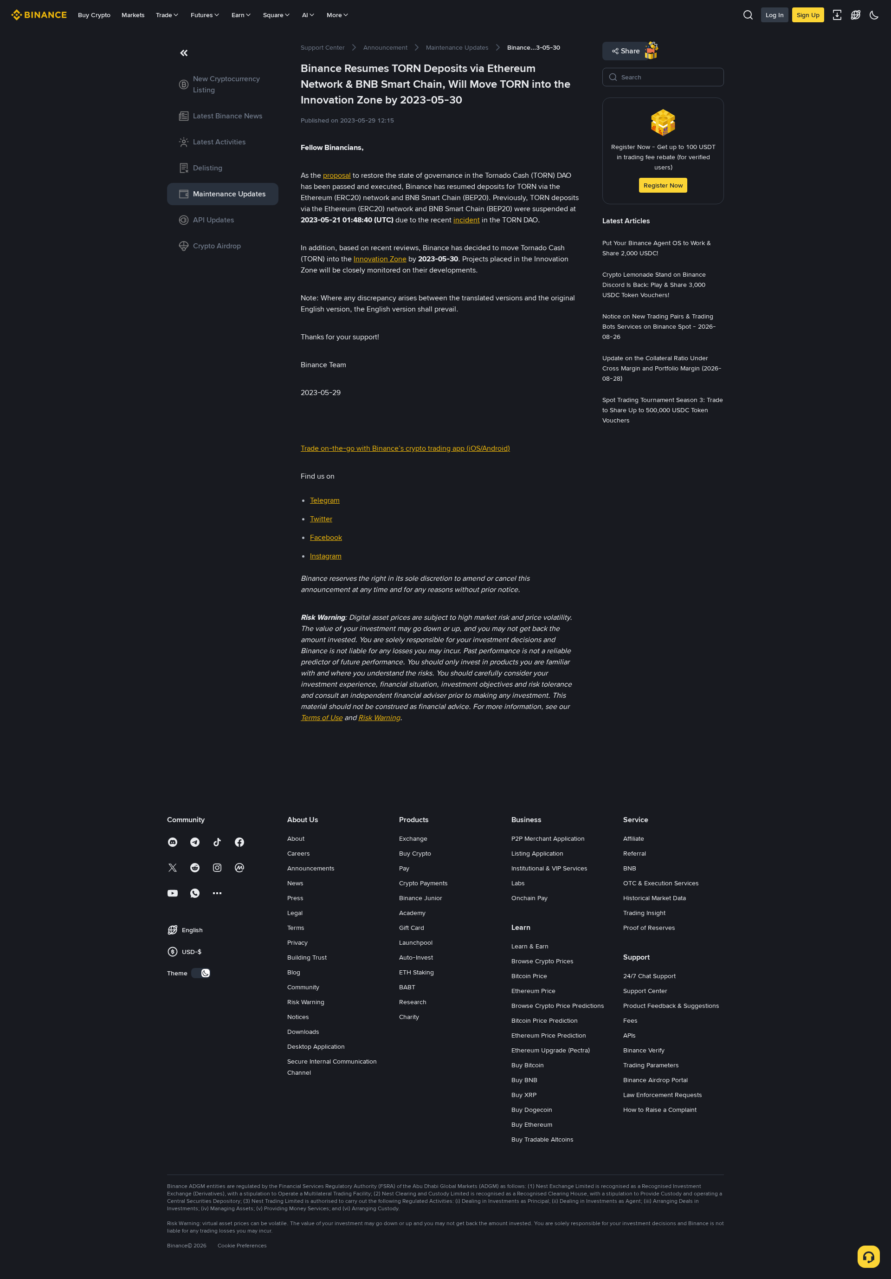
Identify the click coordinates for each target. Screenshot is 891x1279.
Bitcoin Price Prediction (544, 1020)
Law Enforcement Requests (662, 1095)
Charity (409, 1017)
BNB (629, 868)
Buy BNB (524, 1080)
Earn (238, 15)
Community (303, 987)
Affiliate (633, 838)
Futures (202, 15)
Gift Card (411, 927)
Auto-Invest (416, 957)
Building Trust (307, 957)
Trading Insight (644, 913)
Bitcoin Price (529, 976)
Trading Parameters (651, 1065)
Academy (412, 913)
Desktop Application (316, 1046)
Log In (775, 15)
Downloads (303, 1031)
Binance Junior (420, 898)
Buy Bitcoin (527, 1065)
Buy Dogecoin (531, 1109)
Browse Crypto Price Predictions (557, 1005)
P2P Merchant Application (548, 838)
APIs (629, 1035)
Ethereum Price (533, 991)
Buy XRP (523, 1095)
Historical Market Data (654, 898)
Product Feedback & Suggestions (671, 1005)
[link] (222, 84)
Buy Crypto (94, 15)
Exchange (413, 838)
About (295, 838)
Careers (298, 853)
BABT (407, 987)
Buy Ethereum (531, 1124)
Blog (293, 972)
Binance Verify (644, 1050)
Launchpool (416, 942)
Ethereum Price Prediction (548, 1035)
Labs (518, 883)
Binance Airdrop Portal (655, 1080)
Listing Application (537, 853)
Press (295, 898)
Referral (634, 853)
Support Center (645, 991)
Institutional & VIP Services (549, 868)
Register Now (663, 185)
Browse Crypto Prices (542, 961)
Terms (295, 927)
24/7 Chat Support (649, 976)
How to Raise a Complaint (660, 1109)
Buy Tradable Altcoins (542, 1139)
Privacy (297, 942)
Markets (133, 15)
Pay (404, 868)
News (295, 883)
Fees (630, 1020)
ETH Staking (416, 972)
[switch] (201, 973)
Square (273, 15)
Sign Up (808, 15)
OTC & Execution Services (661, 883)
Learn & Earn (530, 946)
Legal (295, 913)
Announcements (311, 868)
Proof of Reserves (649, 927)
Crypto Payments (423, 883)
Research (412, 1002)
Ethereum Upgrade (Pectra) (550, 1050)
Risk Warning (305, 1002)
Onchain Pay (529, 898)
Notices (298, 1017)
